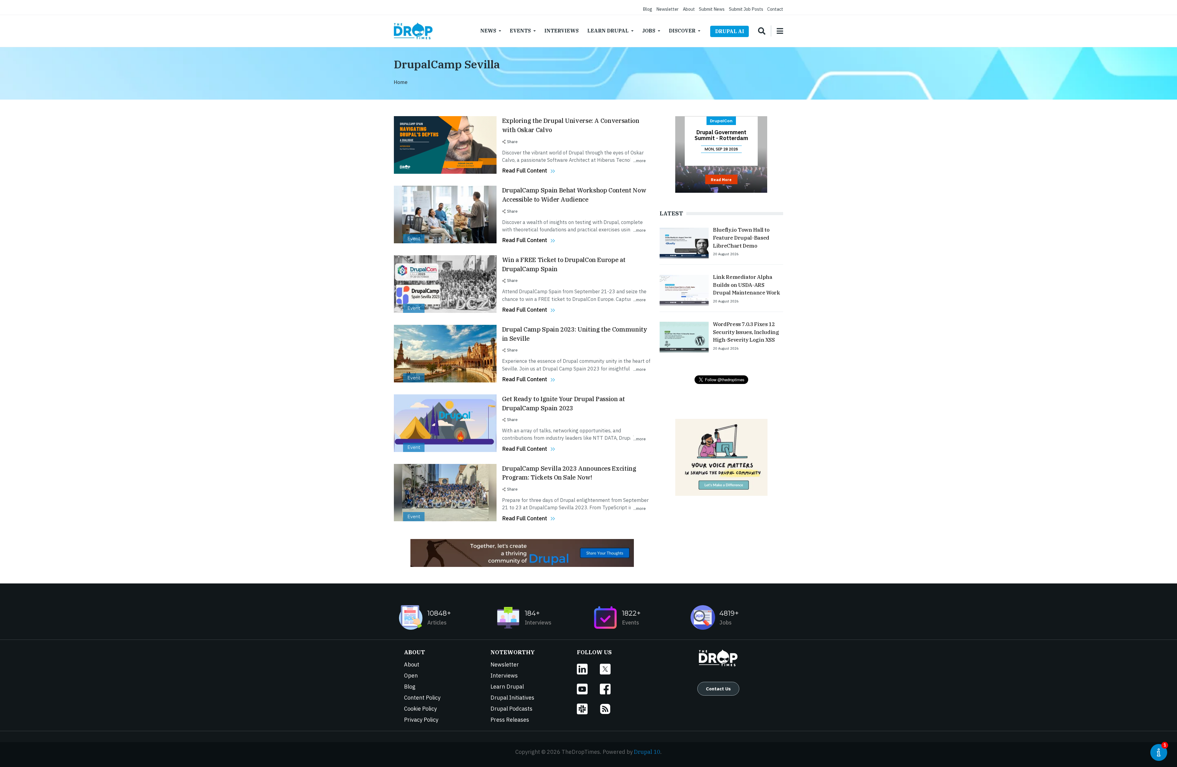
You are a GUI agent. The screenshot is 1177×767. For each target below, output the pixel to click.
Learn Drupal (608, 31)
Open (411, 675)
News (488, 31)
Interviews (561, 31)
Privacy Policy (421, 719)
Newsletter (667, 9)
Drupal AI (729, 31)
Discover (682, 31)
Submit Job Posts (746, 9)
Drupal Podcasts (511, 708)
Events (520, 31)
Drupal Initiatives (512, 697)
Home (401, 82)
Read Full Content (524, 170)
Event (413, 238)
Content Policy (422, 697)
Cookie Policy (420, 708)
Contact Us (718, 688)
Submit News (712, 9)
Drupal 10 (647, 751)
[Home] (413, 31)
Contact (775, 9)
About (689, 9)
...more (639, 160)
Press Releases (509, 719)
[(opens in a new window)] (588, 669)
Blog (647, 9)
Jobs (648, 31)
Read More (721, 179)
